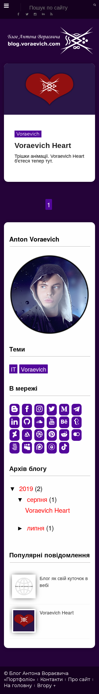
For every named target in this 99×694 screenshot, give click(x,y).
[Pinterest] (52, 435)
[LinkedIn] (15, 422)
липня (36, 527)
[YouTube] (52, 422)
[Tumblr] (77, 422)
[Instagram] (39, 409)
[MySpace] (27, 448)
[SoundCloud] (39, 422)
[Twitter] (52, 409)
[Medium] (64, 409)
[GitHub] (27, 422)
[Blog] (15, 409)
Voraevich (28, 134)
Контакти (51, 679)
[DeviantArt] (15, 435)
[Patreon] (39, 448)
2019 (27, 488)
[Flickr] (77, 435)
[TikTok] (64, 448)
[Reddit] (64, 435)
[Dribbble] (39, 435)
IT (13, 369)
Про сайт (79, 679)
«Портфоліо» (19, 679)
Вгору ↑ (46, 685)
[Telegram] (77, 409)
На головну (18, 685)
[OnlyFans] (52, 448)
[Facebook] (27, 409)
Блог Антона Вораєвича (39, 673)
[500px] (15, 448)
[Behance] (64, 422)
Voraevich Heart (43, 145)
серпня (38, 499)
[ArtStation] (27, 435)
